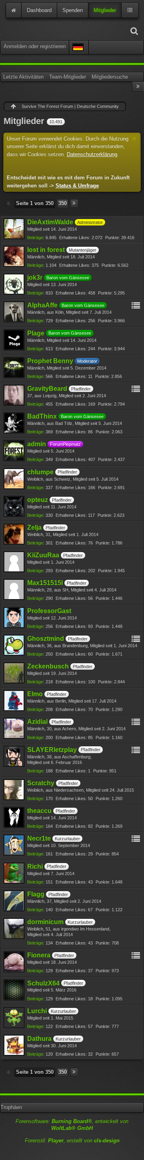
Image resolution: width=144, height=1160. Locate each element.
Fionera (38, 955)
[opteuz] (14, 506)
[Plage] (14, 339)
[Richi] (14, 873)
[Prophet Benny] (14, 367)
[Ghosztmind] (14, 645)
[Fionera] (14, 961)
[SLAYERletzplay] (14, 756)
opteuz (37, 499)
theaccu (39, 810)
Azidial (37, 721)
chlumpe (40, 472)
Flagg (35, 894)
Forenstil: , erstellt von (72, 1141)
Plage (35, 333)
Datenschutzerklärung (92, 154)
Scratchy (40, 783)
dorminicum (45, 921)
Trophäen (11, 1107)
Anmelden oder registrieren (35, 46)
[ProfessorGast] (14, 617)
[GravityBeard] (14, 395)
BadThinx (42, 416)
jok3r (34, 277)
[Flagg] (14, 900)
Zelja (34, 527)
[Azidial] (14, 728)
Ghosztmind (45, 638)
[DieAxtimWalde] (14, 228)
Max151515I (45, 582)
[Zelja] (14, 534)
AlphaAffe (42, 305)
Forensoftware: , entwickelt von (72, 1124)
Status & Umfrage (77, 186)
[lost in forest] (14, 256)
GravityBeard (47, 388)
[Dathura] (14, 1045)
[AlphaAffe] (14, 311)
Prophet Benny (50, 361)
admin (36, 444)
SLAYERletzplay (52, 749)
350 (62, 203)
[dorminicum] (14, 928)
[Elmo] (14, 700)
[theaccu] (14, 817)
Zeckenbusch (48, 666)
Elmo (35, 694)
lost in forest (46, 249)
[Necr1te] (14, 845)
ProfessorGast (49, 610)
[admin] (14, 450)
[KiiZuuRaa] (14, 561)
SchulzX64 (43, 983)
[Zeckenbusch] (14, 672)
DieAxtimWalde (50, 222)
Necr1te (39, 838)
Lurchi (37, 1011)
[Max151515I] (14, 589)
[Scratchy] (14, 789)
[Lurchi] (14, 1017)
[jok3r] (14, 284)
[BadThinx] (14, 422)
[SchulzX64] (14, 989)
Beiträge (35, 237)
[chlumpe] (14, 478)
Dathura (39, 1038)
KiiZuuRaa (43, 555)
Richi (35, 866)
